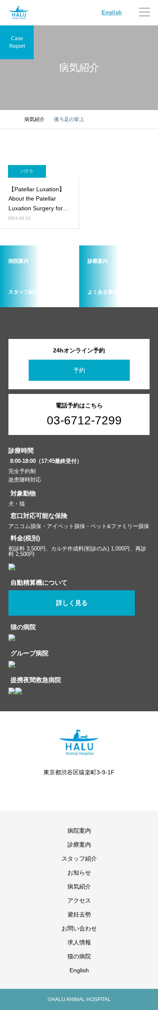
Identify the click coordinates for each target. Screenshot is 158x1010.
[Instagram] (73, 791)
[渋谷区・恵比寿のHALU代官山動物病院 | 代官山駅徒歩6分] (18, 13)
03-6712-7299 (84, 420)
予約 (79, 370)
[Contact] (85, 791)
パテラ (27, 171)
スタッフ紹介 (79, 858)
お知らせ (79, 872)
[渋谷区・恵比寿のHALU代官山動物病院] (79, 742)
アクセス (79, 900)
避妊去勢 (79, 914)
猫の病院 (79, 956)
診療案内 (79, 844)
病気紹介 (79, 886)
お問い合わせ (79, 928)
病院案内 (79, 830)
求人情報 (79, 942)
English (112, 12)
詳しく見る (72, 603)
